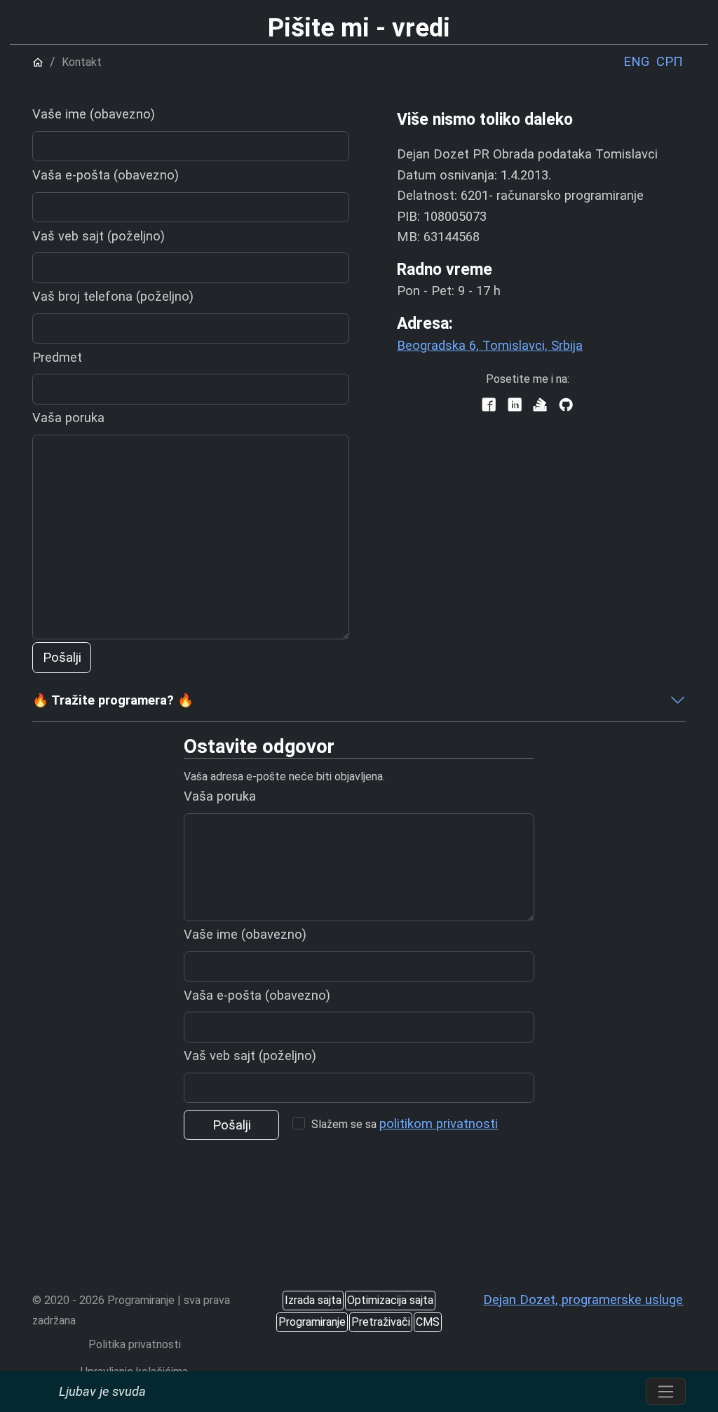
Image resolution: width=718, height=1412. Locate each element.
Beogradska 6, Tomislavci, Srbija (490, 345)
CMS (428, 1322)
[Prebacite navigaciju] (666, 1391)
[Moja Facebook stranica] (488, 406)
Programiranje (312, 1322)
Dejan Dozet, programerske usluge (583, 1299)
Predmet (57, 357)
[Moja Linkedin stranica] (514, 406)
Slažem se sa (404, 1123)
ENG (636, 61)
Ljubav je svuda (102, 1391)
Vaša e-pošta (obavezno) (105, 175)
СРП (669, 61)
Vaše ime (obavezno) (93, 114)
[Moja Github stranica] (565, 406)
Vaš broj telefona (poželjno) (113, 296)
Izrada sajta (313, 1300)
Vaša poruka (68, 417)
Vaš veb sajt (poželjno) (98, 236)
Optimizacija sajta (390, 1300)
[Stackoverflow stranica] (540, 406)
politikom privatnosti (438, 1123)
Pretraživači (380, 1322)
